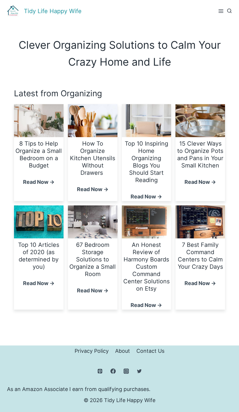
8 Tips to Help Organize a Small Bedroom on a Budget (38, 154)
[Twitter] (139, 371)
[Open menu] (221, 11)
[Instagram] (126, 371)
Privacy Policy (92, 351)
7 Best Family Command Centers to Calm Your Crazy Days (200, 255)
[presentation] (39, 120)
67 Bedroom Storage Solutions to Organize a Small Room (92, 259)
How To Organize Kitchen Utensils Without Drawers (92, 158)
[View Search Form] (229, 11)
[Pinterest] (100, 371)
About (122, 351)
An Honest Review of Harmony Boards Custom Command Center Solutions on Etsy (146, 266)
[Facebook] (113, 371)
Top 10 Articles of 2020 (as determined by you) (38, 255)
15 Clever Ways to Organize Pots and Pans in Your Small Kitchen (200, 154)
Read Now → (39, 182)
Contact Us (150, 351)
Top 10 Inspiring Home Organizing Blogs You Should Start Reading (146, 162)
